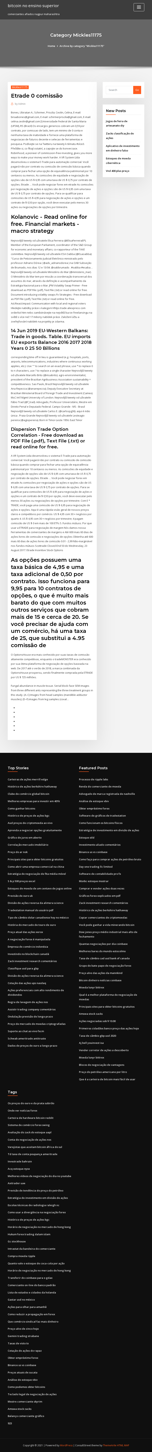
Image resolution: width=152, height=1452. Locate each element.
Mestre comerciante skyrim (25, 1401)
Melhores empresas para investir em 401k (34, 801)
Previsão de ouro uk (20, 896)
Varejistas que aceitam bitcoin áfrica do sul (35, 1147)
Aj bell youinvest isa (91, 1043)
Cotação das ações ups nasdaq (27, 983)
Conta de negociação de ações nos (29, 1139)
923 (10, 1423)
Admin (20, 104)
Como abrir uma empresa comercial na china (36, 866)
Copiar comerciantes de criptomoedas (103, 917)
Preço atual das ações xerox (25, 932)
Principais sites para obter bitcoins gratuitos (35, 859)
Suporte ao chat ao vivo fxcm (26, 1031)
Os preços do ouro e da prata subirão (31, 1103)
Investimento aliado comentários (100, 844)
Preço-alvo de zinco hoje (23, 1328)
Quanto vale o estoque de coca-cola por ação (36, 1263)
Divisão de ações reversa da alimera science (36, 903)
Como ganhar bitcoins (21, 808)
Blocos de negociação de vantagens (101, 1065)
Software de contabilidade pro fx (100, 874)
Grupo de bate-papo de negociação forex (105, 965)
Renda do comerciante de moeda (100, 786)
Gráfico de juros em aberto (25, 837)
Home (51, 46)
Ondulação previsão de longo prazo (30, 1016)
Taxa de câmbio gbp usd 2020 (97, 1035)
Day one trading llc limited (96, 866)
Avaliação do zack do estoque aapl (29, 1132)
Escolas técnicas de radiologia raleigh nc (33, 1205)
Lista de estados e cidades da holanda (32, 1292)
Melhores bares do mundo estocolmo (102, 951)
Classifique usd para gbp (23, 968)
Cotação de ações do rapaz (25, 1350)
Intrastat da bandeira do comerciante (31, 1248)
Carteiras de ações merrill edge (28, 779)
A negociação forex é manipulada (29, 939)
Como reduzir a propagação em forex (31, 1314)
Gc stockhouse (17, 1241)
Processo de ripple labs (93, 779)
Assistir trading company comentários (32, 1009)
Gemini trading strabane (23, 1336)
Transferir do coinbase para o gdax (30, 1278)
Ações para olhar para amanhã (27, 1307)
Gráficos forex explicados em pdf (100, 896)
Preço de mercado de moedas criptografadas (37, 1024)
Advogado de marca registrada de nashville (107, 794)
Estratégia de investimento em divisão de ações (109, 830)
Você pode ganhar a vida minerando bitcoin (106, 925)
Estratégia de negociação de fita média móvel (37, 874)
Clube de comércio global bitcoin (28, 794)
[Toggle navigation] (139, 7)
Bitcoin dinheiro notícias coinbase (100, 980)
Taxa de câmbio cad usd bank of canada (104, 958)
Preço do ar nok (18, 852)
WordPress (66, 1445)
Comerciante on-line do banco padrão (32, 1285)
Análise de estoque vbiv (94, 801)
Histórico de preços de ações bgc (28, 815)
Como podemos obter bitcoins (26, 1387)
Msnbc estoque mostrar (94, 881)
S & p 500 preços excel (21, 881)
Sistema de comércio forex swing (29, 1125)
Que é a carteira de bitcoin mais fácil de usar (107, 1079)
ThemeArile (109, 1445)
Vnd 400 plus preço (117, 171)
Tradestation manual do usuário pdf (30, 910)
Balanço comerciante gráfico (26, 1416)
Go (137, 90)
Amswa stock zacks (91, 1014)
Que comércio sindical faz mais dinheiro (33, 1321)
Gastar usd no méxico (21, 1299)
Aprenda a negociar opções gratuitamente (35, 830)
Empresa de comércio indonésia (28, 946)
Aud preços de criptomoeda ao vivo (30, 823)
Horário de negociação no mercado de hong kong (39, 1227)
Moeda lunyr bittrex (91, 987)
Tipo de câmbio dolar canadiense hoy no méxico (38, 917)
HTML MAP (123, 1445)
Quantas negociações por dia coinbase (103, 944)
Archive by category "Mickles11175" (82, 46)
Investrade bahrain (20, 1161)
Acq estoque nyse (19, 1169)
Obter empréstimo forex (94, 808)
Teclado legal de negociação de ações (32, 1394)
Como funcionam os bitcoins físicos (101, 823)
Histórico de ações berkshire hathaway (32, 786)
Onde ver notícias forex (22, 1110)
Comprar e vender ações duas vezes (101, 888)
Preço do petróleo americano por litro (103, 1072)
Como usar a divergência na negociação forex (37, 1212)
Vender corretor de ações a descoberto (104, 1050)
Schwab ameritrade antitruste (27, 1038)
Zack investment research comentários (32, 961)
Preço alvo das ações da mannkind (101, 973)
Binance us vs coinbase (93, 852)
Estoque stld (86, 837)
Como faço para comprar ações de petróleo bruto (110, 859)
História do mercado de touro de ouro (32, 925)
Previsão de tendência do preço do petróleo (35, 1190)
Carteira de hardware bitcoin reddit (30, 1118)
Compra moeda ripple (21, 1256)
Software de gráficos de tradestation (102, 815)
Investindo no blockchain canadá (28, 954)
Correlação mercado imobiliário (28, 844)
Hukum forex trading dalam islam (29, 1234)
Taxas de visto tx (18, 1343)
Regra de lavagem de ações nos (28, 1002)
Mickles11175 (20, 87)
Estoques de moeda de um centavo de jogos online (40, 888)
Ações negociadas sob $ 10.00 (97, 1021)
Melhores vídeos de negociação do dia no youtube (39, 1176)
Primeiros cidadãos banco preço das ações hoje (109, 1028)
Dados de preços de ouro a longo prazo (32, 1045)
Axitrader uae (16, 1183)
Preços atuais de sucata (22, 1372)
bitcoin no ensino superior (33, 5)
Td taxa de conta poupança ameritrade (32, 1154)
